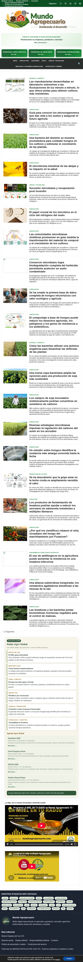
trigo (23, 908)
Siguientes (10, 632)
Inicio (15, 60)
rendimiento (31, 908)
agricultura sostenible (27, 898)
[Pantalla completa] (75, 844)
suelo (27, 905)
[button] (14, 53)
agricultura (13, 898)
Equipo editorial (22, 1)
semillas (70, 908)
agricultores (60, 901)
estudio (69, 901)
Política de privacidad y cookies (16, 4)
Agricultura (24, 60)
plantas (39, 898)
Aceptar (69, 959)
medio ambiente (49, 901)
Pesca (44, 60)
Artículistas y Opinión (53, 66)
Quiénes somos (7, 1)
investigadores (14, 908)
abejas (5, 908)
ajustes (57, 960)
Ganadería (35, 60)
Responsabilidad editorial (14, 2)
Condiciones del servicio (14, 6)
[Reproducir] (8, 844)
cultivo (52, 905)
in (75, 3)
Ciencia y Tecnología (56, 60)
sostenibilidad (48, 898)
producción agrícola (69, 905)
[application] (41, 825)
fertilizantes (43, 905)
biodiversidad (7, 905)
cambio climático (61, 898)
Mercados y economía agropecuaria (29, 66)
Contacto (34, 1)
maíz (58, 905)
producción (22, 901)
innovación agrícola (35, 901)
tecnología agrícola (44, 908)
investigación (18, 905)
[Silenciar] (72, 844)
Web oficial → (12, 745)
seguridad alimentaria (9, 901)
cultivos (5, 898)
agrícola (34, 905)
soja (63, 908)
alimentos (56, 908)
